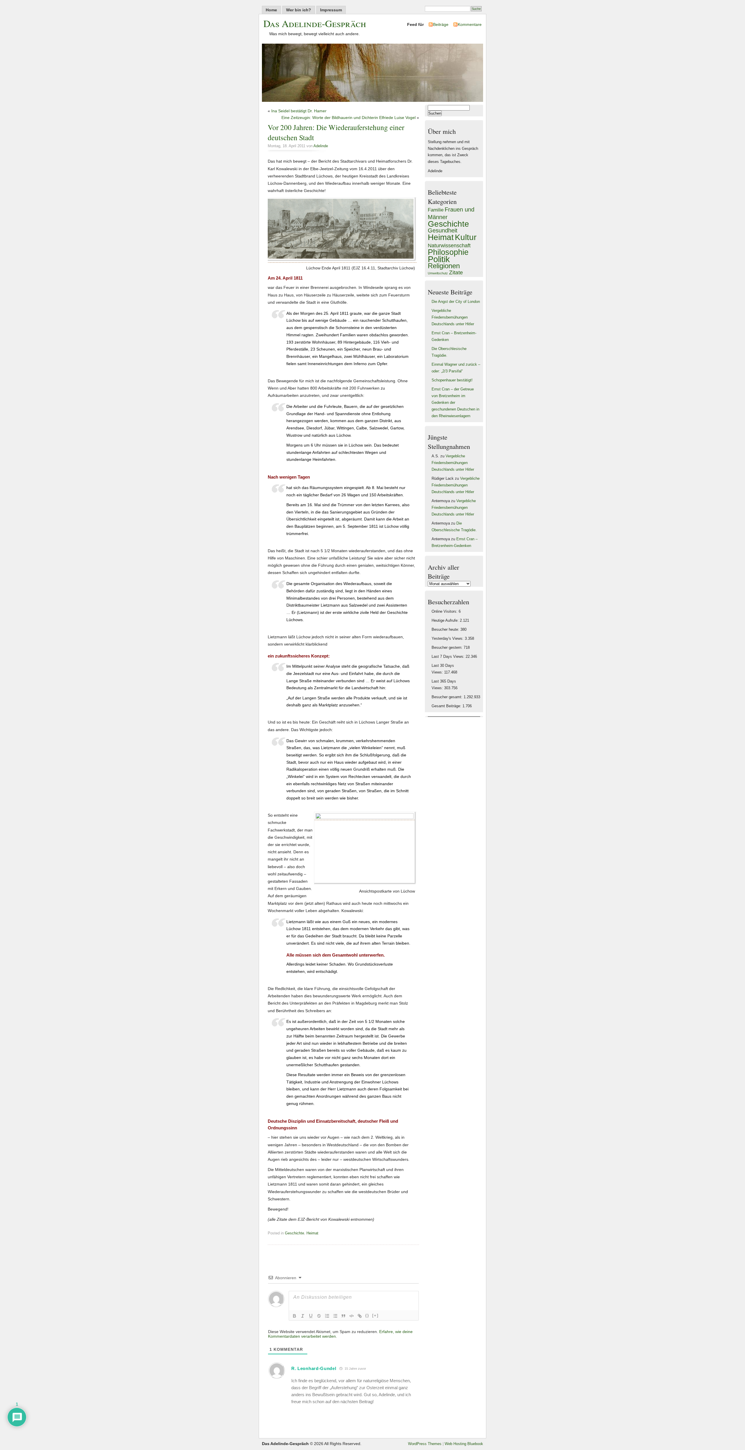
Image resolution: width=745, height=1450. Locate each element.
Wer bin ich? (298, 10)
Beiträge (440, 24)
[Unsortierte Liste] (335, 1315)
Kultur (465, 237)
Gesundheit (442, 230)
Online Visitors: (445, 612)
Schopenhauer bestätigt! (452, 380)
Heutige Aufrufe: (446, 621)
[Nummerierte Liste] (327, 1315)
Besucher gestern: (448, 648)
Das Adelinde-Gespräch (314, 23)
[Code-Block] (351, 1315)
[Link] (360, 1315)
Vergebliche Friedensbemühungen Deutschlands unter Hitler (453, 317)
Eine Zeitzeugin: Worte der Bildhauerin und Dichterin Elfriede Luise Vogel (348, 117)
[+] (375, 1315)
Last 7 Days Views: (449, 657)
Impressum (331, 10)
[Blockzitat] (343, 1315)
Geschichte (294, 1233)
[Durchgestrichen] (319, 1315)
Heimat (312, 1233)
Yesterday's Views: (448, 639)
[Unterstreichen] (311, 1315)
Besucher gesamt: (448, 697)
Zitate (456, 272)
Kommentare (470, 24)
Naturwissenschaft (449, 245)
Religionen (444, 266)
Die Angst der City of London (456, 302)
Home (271, 10)
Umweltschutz (438, 273)
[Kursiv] (303, 1315)
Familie (436, 210)
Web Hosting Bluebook (464, 1444)
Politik (439, 259)
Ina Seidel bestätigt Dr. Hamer (299, 111)
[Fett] (294, 1315)
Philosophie (448, 252)
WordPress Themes (424, 1444)
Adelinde (320, 146)
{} (367, 1315)
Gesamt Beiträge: (447, 706)
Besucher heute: (446, 630)
